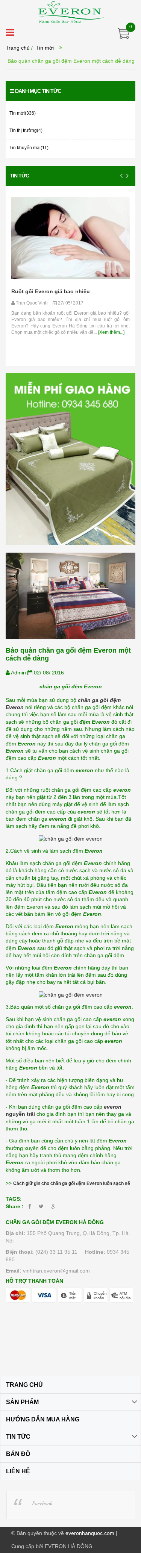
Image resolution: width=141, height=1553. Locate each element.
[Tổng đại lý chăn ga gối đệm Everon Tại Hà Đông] (70, 12)
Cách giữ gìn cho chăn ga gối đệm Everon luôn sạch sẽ (71, 1183)
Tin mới (45, 48)
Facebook (42, 1503)
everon (113, 1107)
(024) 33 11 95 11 (56, 1252)
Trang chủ (18, 48)
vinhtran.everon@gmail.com (56, 1271)
